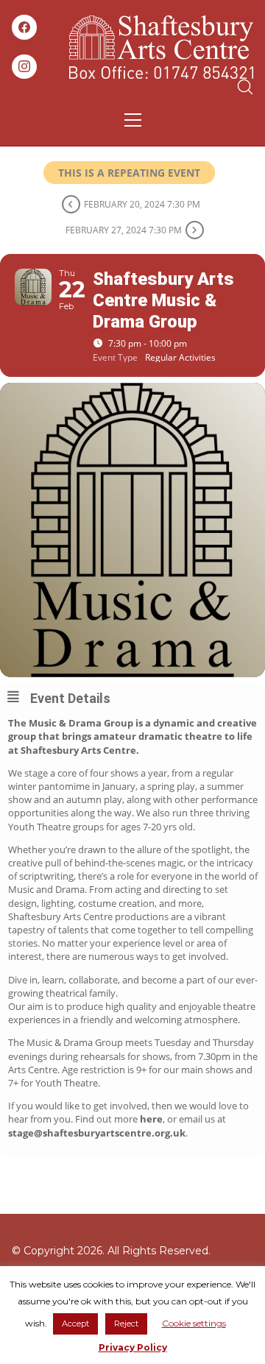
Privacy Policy (133, 1347)
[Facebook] (24, 27)
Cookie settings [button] (194, 1323)
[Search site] (245, 87)
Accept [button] (75, 1323)
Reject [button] (126, 1323)
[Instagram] (24, 66)
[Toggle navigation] (133, 120)
